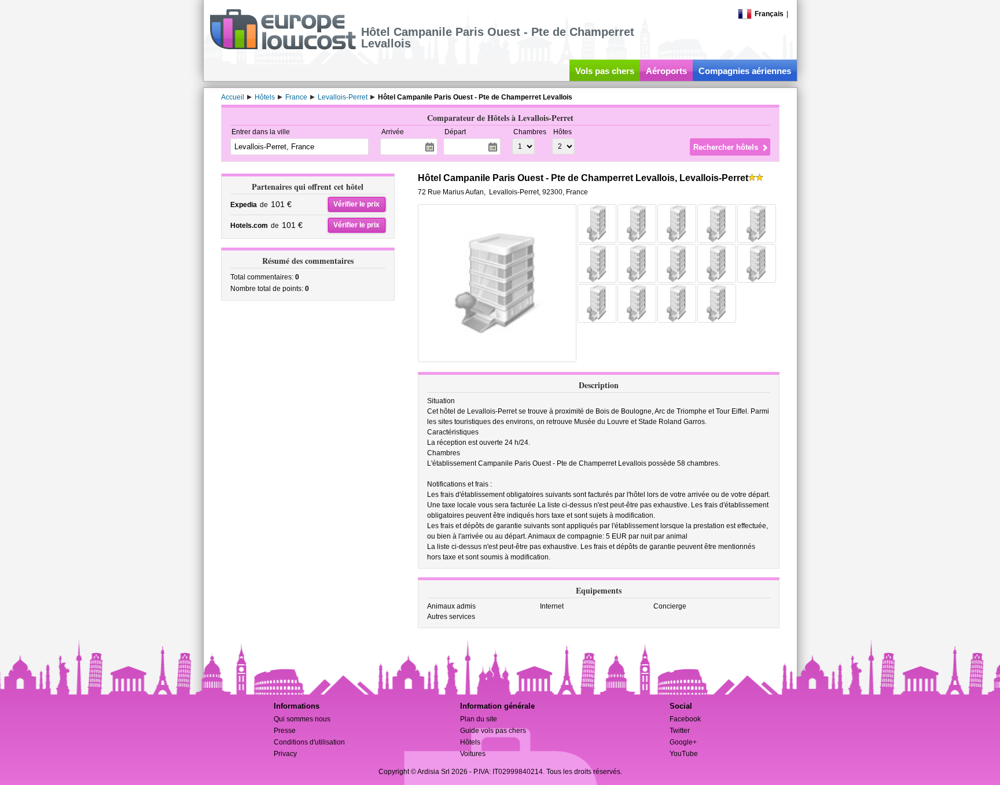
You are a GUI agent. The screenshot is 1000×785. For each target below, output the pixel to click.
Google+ (683, 742)
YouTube (684, 754)
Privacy (285, 754)
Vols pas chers (604, 71)
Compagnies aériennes (744, 71)
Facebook (685, 719)
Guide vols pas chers (493, 731)
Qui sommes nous (302, 719)
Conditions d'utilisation (309, 742)
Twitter (680, 731)
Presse (285, 731)
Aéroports (666, 71)
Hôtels (470, 742)
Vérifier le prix (356, 204)
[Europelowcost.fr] (282, 47)
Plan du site (478, 719)
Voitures (473, 754)
